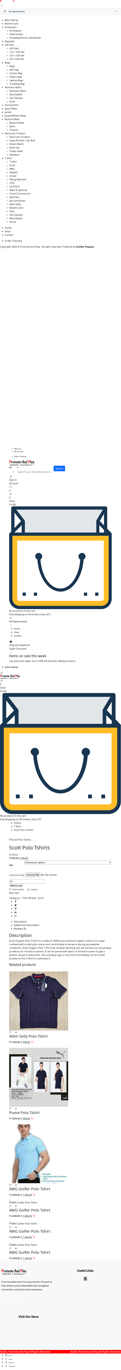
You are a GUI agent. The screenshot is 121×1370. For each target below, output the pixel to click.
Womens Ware (13, 87)
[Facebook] (7, 1300)
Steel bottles (16, 34)
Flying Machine (17, 179)
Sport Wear (11, 108)
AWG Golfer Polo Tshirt (29, 1188)
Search (59, 468)
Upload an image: (17, 875)
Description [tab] (20, 921)
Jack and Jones (17, 200)
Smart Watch (16, 144)
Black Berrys (11, 20)
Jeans (12, 126)
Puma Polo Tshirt (24, 1112)
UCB (11, 183)
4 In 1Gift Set (16, 59)
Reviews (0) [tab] (20, 928)
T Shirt (8, 158)
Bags (7, 62)
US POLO (14, 186)
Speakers (14, 154)
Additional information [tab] (26, 925)
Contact (9, 235)
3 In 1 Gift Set (16, 55)
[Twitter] (11, 1300)
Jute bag (14, 69)
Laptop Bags (16, 80)
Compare (34, 889)
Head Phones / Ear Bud (22, 140)
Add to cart (16, 885)
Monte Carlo (12, 23)
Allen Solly (15, 204)
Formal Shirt (11, 105)
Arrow (12, 176)
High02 (13, 172)
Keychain (10, 41)
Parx (11, 211)
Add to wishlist (18, 889)
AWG (12, 168)
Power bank (16, 151)
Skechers (14, 197)
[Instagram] (20, 1300)
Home (8, 227)
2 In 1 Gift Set (16, 52)
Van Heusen (16, 98)
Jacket (8, 112)
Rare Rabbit (15, 94)
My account (18, 451)
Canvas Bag (15, 73)
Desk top (14, 147)
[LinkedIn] (15, 1300)
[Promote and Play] (8, 1)
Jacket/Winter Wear (15, 115)
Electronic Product (15, 133)
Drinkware (11, 27)
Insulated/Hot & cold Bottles (25, 37)
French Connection (20, 193)
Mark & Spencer (18, 190)
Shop (7, 231)
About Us (17, 449)
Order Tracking (13, 240)
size (11, 865)
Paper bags (15, 76)
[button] (85, 1279)
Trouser (13, 129)
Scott (12, 101)
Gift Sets (9, 44)
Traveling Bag (16, 83)
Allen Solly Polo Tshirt (28, 1036)
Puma (12, 222)
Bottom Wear (12, 119)
